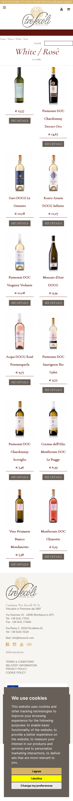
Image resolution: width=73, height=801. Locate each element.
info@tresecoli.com (23, 637)
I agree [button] (36, 771)
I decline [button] (36, 778)
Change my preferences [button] (37, 785)
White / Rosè (22, 39)
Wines (11, 39)
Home (3, 39)
